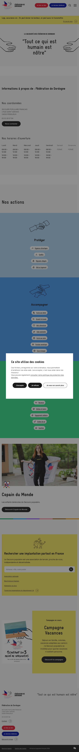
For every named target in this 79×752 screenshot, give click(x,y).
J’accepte (20, 385)
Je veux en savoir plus (55, 385)
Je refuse (35, 385)
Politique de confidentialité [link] (39, 390)
